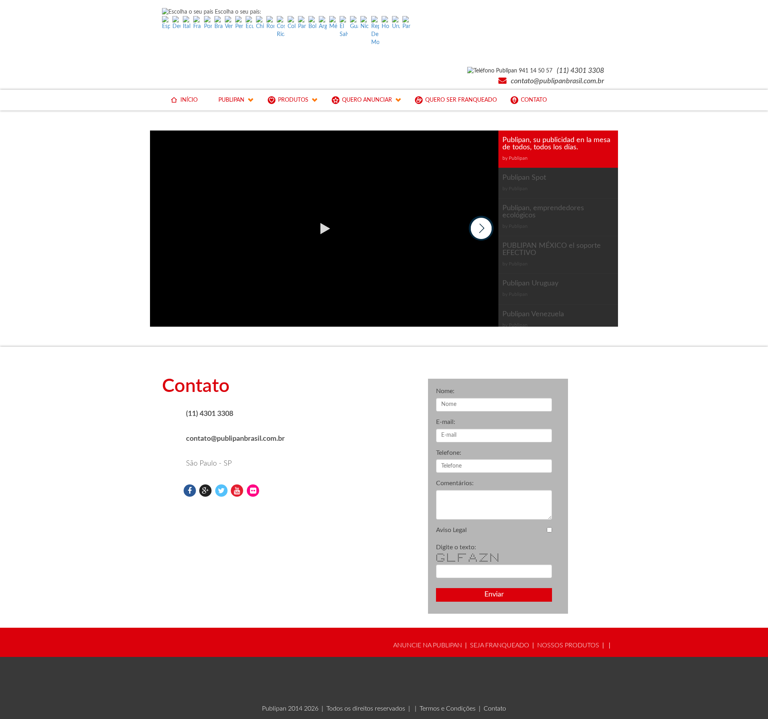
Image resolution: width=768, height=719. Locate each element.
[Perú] (239, 23)
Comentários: (455, 483)
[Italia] (187, 23)
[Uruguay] (396, 23)
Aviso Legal (451, 530)
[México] (333, 23)
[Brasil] (218, 23)
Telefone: (448, 453)
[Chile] (260, 23)
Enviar (494, 594)
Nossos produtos (568, 645)
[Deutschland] (176, 23)
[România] (270, 23)
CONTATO (534, 100)
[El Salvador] (344, 27)
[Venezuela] (229, 23)
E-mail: (445, 422)
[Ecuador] (250, 23)
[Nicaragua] (364, 23)
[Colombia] (292, 23)
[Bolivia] (312, 23)
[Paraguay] (406, 23)
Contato (495, 708)
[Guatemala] (354, 23)
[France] (197, 23)
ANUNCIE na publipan (427, 645)
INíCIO (189, 100)
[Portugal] (208, 23)
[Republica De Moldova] (375, 31)
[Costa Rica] (281, 27)
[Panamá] (302, 23)
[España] (166, 23)
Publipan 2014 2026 (290, 708)
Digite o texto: (456, 547)
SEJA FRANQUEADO (499, 645)
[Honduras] (386, 23)
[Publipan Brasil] (189, 491)
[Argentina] (323, 23)
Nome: (445, 391)
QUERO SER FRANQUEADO (461, 100)
